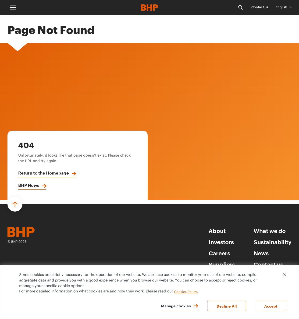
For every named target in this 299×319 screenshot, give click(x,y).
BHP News (28, 185)
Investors (221, 242)
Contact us (259, 7)
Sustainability (273, 242)
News (261, 253)
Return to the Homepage (43, 173)
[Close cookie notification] (284, 275)
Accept (270, 306)
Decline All (227, 306)
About (217, 230)
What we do (270, 230)
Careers (219, 253)
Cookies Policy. (186, 292)
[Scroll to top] (14, 204)
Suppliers (222, 264)
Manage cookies (176, 305)
